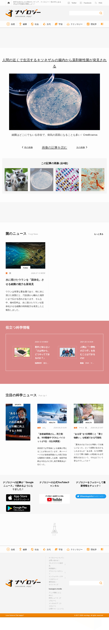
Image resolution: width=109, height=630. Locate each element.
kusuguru (52, 588)
